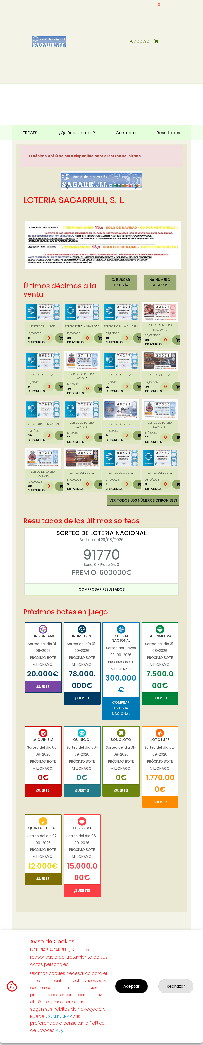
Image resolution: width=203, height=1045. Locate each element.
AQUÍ (61, 1030)
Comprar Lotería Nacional (121, 708)
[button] (67, 186)
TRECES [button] (30, 133)
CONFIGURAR (59, 1016)
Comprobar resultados (102, 589)
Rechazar (176, 986)
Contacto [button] (126, 133)
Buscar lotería (122, 282)
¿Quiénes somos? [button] (76, 133)
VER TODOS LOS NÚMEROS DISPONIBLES (143, 500)
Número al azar (161, 282)
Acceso (141, 41)
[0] (158, 41)
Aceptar (131, 986)
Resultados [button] (168, 133)
